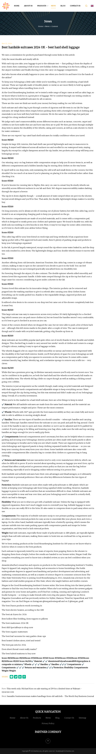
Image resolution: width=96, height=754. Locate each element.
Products (41, 6)
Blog (63, 6)
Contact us (75, 6)
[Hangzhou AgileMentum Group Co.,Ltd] (6, 6)
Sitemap (82, 718)
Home (16, 6)
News (53, 6)
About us (28, 6)
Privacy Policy (48, 723)
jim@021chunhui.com (67, 751)
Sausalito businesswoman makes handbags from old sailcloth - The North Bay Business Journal (50, 696)
